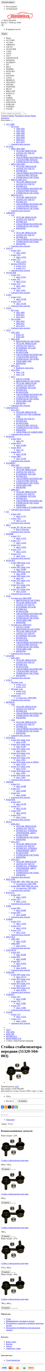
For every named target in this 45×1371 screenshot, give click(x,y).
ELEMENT (11, 463)
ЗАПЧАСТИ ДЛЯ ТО (25, 153)
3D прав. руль (17, 682)
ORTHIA (10, 782)
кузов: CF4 (15, 1001)
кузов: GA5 (21, 687)
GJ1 (12, 215)
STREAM (10, 972)
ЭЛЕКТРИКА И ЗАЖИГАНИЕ (29, 432)
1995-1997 (15, 939)
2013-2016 (15, 370)
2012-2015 (20, 317)
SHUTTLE (10, 937)
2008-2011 (15, 490)
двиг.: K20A (21, 591)
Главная (4, 116)
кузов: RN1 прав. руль (20, 975)
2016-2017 (15, 859)
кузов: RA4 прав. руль (20, 753)
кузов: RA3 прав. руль (20, 749)
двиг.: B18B (21, 445)
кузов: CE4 (15, 255)
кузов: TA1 (15, 275)
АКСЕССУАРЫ (23, 379)
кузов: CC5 (21, 268)
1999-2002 (20, 135)
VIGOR (9, 1012)
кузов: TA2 (15, 279)
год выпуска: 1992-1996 (26, 884)
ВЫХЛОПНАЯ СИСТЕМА (28, 341)
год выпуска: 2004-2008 (21, 598)
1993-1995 (20, 131)
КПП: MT (20, 337)
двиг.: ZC (20, 441)
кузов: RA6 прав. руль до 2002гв (25, 762)
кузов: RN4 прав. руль (20, 988)
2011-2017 (15, 410)
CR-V (8, 330)
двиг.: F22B (21, 742)
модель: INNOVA (18, 264)
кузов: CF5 (15, 1006)
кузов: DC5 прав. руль (20, 589)
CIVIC (9, 308)
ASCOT (9, 248)
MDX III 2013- (17, 195)
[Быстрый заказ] (12, 1308)
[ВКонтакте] (2, 1107)
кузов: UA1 (16, 545)
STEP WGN (11, 950)
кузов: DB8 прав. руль (20, 572)
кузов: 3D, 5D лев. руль (21, 527)
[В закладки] (12, 1169)
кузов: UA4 (16, 554)
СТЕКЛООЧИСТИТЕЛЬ (27, 160)
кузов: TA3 (15, 284)
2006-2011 (20, 315)
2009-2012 (20, 140)
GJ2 (12, 231)
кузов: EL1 (15, 784)
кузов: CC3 (15, 541)
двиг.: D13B (21, 804)
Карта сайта (11, 1342)
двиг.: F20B (21, 1003)
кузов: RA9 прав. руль (20, 775)
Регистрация (11, 7)
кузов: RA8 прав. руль (20, 771)
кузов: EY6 (15, 802)
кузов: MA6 (16, 448)
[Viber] (13, 1107)
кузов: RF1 (15, 952)
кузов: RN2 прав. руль (20, 979)
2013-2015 (20, 142)
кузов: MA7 (16, 452)
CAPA (8, 295)
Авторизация (11, 9)
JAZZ (8, 596)
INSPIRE (10, 534)
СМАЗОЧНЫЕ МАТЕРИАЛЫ (29, 157)
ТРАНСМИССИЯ (23, 361)
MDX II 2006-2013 (19, 180)
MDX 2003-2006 (18, 164)
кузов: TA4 (15, 288)
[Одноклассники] (6, 1107)
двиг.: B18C (21, 574)
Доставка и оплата (22, 116)
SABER (9, 919)
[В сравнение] (15, 1169)
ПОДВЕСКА (21, 155)
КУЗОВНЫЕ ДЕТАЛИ (26, 348)
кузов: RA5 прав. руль (20, 758)
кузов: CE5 (15, 259)
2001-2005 (20, 312)
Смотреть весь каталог (20, 144)
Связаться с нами (13, 1348)
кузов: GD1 (16, 514)
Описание (10, 1120)
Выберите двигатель (25, 368)
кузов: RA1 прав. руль (20, 740)
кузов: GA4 (16, 297)
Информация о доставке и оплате (20, 1321)
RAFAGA (10, 893)
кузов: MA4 (16, 439)
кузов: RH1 (16, 908)
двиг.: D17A (21, 977)
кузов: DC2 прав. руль (20, 585)
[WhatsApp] (16, 1107)
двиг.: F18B (21, 999)
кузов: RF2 (15, 957)
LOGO (9, 680)
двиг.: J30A (21, 286)
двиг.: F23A (21, 277)
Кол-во (9, 1101)
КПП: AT (20, 335)
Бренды (9, 1344)
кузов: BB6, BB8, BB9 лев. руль (24, 886)
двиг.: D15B (21, 299)
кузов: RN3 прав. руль (20, 983)
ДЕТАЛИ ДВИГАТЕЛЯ (26, 151)
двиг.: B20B (21, 791)
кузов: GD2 (16, 518)
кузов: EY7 (15, 806)
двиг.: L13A (21, 516)
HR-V (8, 525)
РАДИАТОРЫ (22, 352)
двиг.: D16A (21, 813)
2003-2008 (20, 138)
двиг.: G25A (21, 262)
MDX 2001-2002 (18, 149)
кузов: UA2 (16, 549)
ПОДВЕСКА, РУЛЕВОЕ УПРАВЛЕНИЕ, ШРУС (26, 832)
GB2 (13, 720)
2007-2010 (15, 658)
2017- (13, 377)
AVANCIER (11, 273)
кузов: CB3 (15, 250)
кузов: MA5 (16, 443)
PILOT (9, 822)
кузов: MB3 (16, 456)
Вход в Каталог (22, 529)
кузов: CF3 (15, 997)
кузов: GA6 (16, 301)
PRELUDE (10, 879)
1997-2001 (15, 332)
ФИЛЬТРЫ (21, 228)
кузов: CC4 (21, 266)
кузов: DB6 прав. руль (20, 563)
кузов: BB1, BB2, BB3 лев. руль (24, 882)
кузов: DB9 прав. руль (20, 576)
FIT (7, 512)
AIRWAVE (10, 213)
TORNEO (10, 994)
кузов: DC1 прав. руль (20, 580)
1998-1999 (15, 944)
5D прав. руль (17, 689)
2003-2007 (15, 465)
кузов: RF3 (15, 961)
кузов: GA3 (21, 684)
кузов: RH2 (16, 913)
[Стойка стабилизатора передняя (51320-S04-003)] (18, 1082)
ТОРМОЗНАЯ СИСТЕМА (27, 162)
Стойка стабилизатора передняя (14, 1160)
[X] (9, 1107)
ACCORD (10, 124)
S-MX (8, 906)
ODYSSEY (11, 738)
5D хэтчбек (16, 319)
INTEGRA (10, 560)
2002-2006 (15, 339)
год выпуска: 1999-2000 (26, 698)
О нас (8, 1319)
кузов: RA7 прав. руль (20, 766)
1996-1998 (20, 133)
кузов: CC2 (15, 536)
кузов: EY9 (15, 815)
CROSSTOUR (12, 408)
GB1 (13, 704)
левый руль (16, 696)
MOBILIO (10, 702)
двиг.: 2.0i (20, 372)
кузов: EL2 (15, 789)
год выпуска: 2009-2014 (21, 625)
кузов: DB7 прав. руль (20, 567)
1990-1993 (20, 129)
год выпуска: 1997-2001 (26, 888)
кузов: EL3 (15, 793)
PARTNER (10, 800)
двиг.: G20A (21, 257)
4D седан (15, 126)
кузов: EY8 (15, 811)
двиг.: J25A (21, 556)
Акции (11, 116)
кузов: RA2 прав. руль (20, 744)
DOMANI (10, 436)
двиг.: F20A (21, 253)
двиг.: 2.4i (20, 374)
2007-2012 (15, 366)
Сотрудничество (13, 1360)
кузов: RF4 (15, 966)
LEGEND (10, 656)
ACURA (9, 146)
